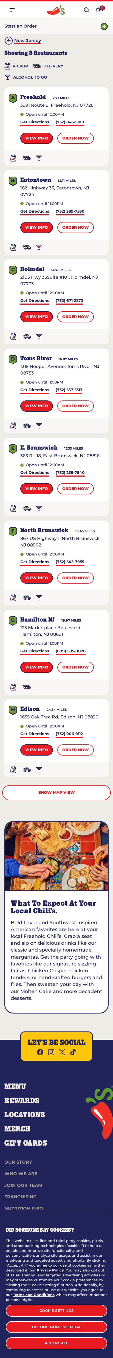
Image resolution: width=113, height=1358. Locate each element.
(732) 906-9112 (69, 734)
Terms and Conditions (34, 1294)
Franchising (20, 1196)
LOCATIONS (24, 1115)
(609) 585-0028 (71, 651)
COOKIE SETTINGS (56, 1310)
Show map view (56, 792)
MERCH (17, 1129)
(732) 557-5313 (69, 390)
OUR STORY (18, 1162)
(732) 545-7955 (70, 562)
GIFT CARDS (25, 1143)
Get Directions (34, 122)
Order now (75, 138)
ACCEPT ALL (56, 1343)
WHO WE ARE (21, 1173)
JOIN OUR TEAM (23, 1185)
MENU (15, 1086)
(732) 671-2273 (69, 301)
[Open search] (86, 10)
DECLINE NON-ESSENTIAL (56, 1327)
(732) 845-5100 (70, 122)
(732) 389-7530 (70, 212)
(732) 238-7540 (70, 473)
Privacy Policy (50, 1270)
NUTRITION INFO (23, 1208)
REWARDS (22, 1101)
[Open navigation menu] (12, 10)
